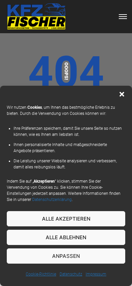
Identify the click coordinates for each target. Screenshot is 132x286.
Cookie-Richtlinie (41, 274)
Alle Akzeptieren (66, 219)
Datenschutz (71, 274)
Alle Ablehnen (66, 237)
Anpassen (66, 256)
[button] (121, 94)
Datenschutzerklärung (52, 199)
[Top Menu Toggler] (123, 17)
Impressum (96, 274)
